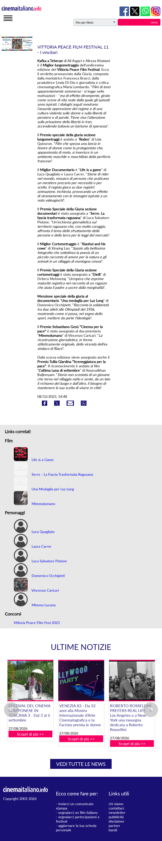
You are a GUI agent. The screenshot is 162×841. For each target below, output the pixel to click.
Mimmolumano (43, 503)
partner (114, 825)
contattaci (116, 808)
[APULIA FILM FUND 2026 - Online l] (73, 680)
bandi (113, 830)
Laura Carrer (41, 546)
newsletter (117, 812)
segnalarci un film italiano (78, 812)
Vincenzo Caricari (45, 590)
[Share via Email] (71, 404)
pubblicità (116, 817)
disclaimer (116, 821)
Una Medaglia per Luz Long (52, 489)
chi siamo (116, 804)
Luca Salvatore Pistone (49, 561)
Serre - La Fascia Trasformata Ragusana (62, 474)
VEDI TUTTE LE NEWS (81, 764)
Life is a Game (42, 459)
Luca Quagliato (43, 531)
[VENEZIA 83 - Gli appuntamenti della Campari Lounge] (124, 680)
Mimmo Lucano (43, 605)
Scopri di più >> (22, 734)
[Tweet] (57, 404)
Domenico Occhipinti (48, 575)
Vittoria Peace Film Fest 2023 (37, 622)
